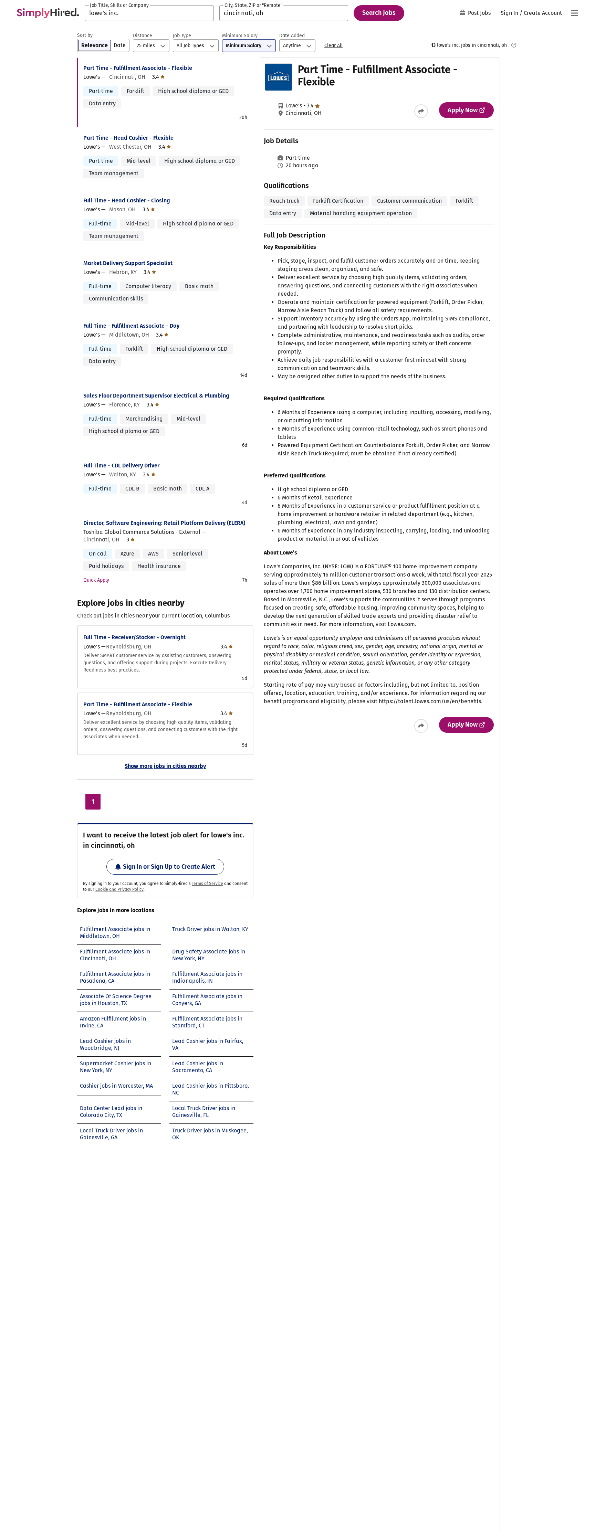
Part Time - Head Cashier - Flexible (128, 138)
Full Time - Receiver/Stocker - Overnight (134, 637)
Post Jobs (479, 13)
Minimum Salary (240, 36)
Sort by (85, 35)
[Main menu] (574, 13)
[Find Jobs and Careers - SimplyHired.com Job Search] (48, 13)
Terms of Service (207, 883)
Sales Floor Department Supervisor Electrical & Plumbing (156, 395)
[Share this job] (421, 111)
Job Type (182, 36)
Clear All (333, 46)
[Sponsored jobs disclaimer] (514, 45)
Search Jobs (379, 13)
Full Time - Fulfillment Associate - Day (131, 326)
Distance (142, 36)
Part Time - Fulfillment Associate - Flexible (137, 68)
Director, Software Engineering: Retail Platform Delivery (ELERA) (164, 523)
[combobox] (149, 13)
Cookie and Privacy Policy (119, 889)
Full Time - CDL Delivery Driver (121, 465)
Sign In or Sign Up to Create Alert (169, 866)
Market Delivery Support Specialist (128, 263)
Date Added (292, 36)
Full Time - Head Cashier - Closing (126, 200)
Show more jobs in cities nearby (165, 766)
